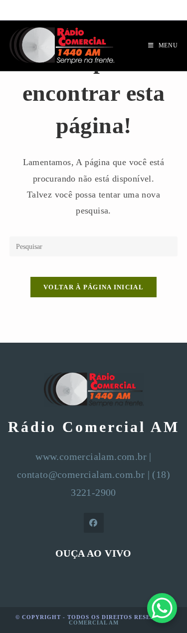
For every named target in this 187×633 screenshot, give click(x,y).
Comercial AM (94, 623)
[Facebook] (94, 523)
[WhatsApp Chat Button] (162, 608)
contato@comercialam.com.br (81, 474)
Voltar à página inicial (93, 287)
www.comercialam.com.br (91, 456)
